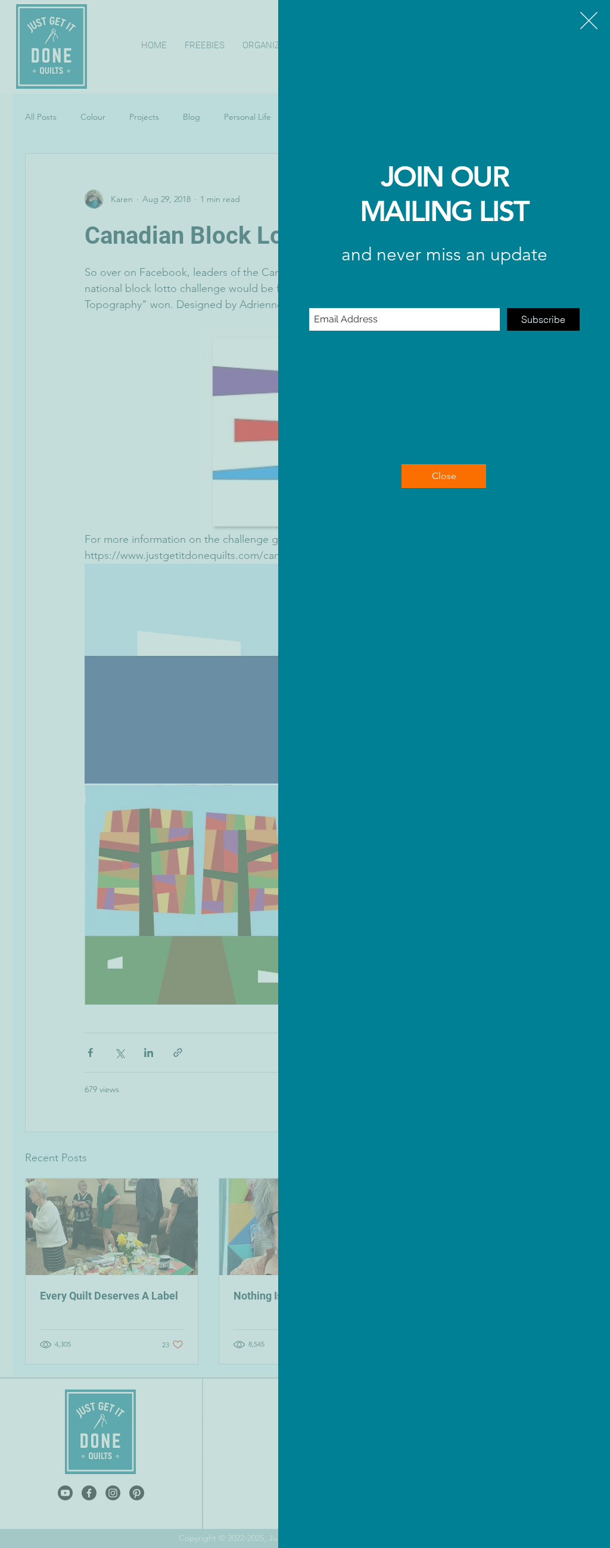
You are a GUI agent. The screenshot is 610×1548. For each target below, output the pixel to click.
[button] (589, 20)
